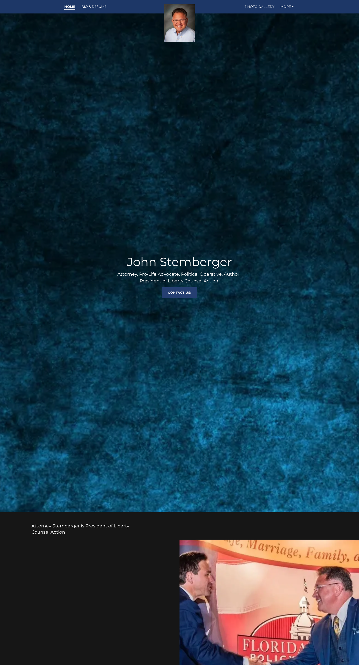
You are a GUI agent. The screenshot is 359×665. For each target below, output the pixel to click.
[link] (179, 6)
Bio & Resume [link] (94, 7)
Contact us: (179, 292)
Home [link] (69, 7)
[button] (287, 6)
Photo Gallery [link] (259, 7)
